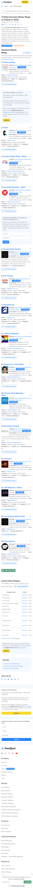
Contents (16, 22)
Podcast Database (6, 794)
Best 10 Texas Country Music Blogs (13, 666)
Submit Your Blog (7, 45)
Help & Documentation (8, 869)
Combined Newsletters (8, 844)
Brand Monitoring (6, 840)
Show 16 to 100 (9, 570)
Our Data (4, 765)
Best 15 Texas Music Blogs (11, 668)
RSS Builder (4, 853)
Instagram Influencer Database (10, 809)
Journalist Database (7, 800)
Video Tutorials (5, 865)
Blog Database (5, 790)
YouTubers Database (7, 803)
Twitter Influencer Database (9, 813)
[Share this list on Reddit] (15, 24)
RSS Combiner (5, 850)
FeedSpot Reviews (6, 772)
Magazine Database (7, 797)
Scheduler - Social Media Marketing (12, 856)
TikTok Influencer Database (9, 816)
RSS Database (5, 787)
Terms (3, 778)
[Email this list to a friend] (18, 24)
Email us (6, 120)
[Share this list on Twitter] (9, 24)
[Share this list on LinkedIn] (12, 24)
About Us (4, 762)
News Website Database (8, 806)
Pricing (25, 2)
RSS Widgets (5, 847)
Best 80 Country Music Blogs (12, 663)
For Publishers (5, 825)
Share (3, 24)
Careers (7, 769)
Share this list (6, 676)
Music (6, 6)
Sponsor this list (18, 45)
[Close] (32, 874)
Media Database (6, 831)
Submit (6, 242)
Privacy (3, 775)
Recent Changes (6, 872)
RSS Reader (4, 828)
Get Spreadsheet (22, 586)
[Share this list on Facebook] (7, 24)
